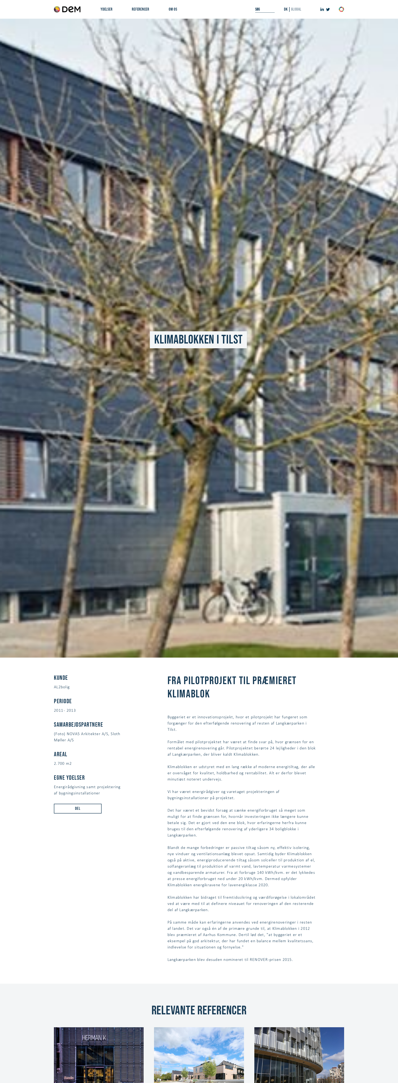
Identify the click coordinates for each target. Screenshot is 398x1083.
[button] (106, 9)
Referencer (140, 9)
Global (296, 9)
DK (286, 9)
